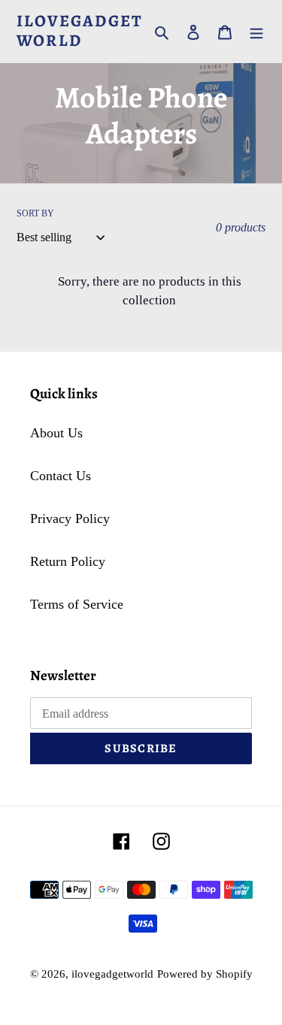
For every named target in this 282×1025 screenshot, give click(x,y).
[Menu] (256, 31)
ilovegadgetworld (79, 31)
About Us (56, 432)
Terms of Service (76, 604)
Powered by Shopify (205, 974)
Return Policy (67, 561)
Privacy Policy (70, 518)
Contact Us (60, 475)
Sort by (35, 213)
